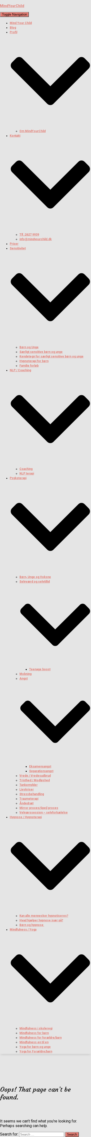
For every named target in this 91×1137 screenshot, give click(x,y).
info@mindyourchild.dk (35, 239)
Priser (14, 243)
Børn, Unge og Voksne (35, 577)
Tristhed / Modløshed (34, 780)
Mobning (25, 674)
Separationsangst (41, 771)
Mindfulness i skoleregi (35, 1028)
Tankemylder (28, 785)
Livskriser (26, 789)
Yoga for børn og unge (35, 1047)
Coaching (26, 469)
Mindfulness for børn (34, 1033)
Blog (13, 27)
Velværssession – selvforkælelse (43, 812)
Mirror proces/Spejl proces (38, 808)
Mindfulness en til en (34, 1042)
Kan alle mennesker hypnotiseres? (43, 915)
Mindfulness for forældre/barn (40, 1037)
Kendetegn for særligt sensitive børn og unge (51, 356)
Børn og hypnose (31, 925)
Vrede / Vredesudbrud (35, 775)
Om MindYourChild (32, 131)
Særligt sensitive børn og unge (41, 352)
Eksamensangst (40, 766)
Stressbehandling (31, 794)
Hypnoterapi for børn (34, 361)
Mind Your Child (21, 23)
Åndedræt (26, 803)
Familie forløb (29, 365)
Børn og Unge (29, 347)
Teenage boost (39, 669)
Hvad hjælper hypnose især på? (41, 920)
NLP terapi (26, 473)
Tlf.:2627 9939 (29, 234)
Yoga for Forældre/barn (35, 1051)
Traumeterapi (28, 798)
